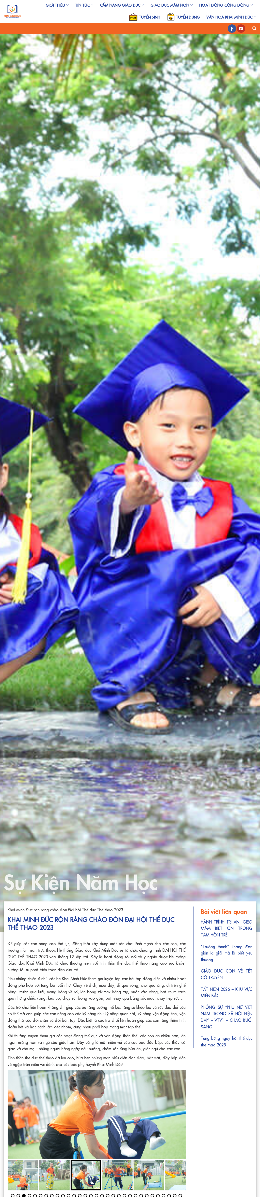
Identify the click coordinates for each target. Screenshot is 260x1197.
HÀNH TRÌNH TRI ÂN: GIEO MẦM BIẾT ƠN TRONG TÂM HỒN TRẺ (227, 928)
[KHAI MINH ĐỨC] (12, 11)
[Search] (254, 28)
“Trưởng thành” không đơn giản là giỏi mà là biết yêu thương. (227, 953)
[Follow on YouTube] (241, 28)
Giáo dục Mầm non (170, 5)
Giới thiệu (55, 5)
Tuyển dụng (188, 17)
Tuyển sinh (149, 17)
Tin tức (82, 5)
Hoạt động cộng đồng (224, 5)
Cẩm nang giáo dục (120, 5)
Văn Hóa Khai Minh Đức (229, 17)
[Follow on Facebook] (232, 28)
